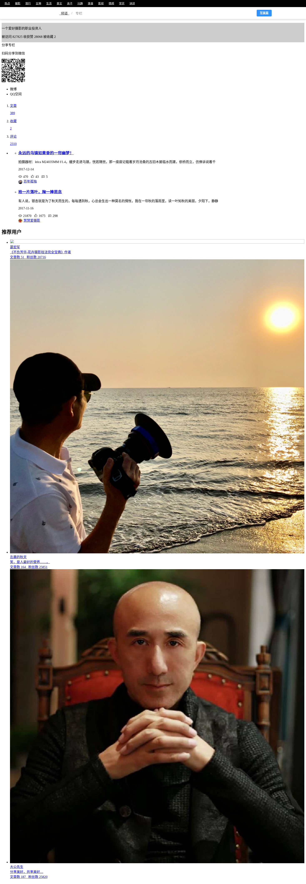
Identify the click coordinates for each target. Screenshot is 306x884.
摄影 (17, 3)
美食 (90, 3)
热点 (7, 3)
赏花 (121, 3)
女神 (38, 3)
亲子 (69, 3)
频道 (64, 13)
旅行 (28, 3)
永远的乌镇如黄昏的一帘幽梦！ (46, 153)
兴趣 (80, 3)
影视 (101, 3)
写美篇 (264, 13)
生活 (49, 3)
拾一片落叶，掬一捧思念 (40, 192)
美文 (59, 3)
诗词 (132, 3)
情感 (111, 3)
